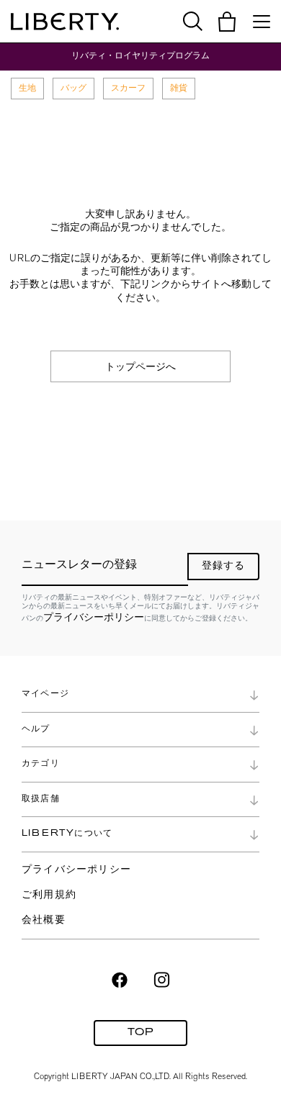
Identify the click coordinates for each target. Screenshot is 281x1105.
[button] (227, 22)
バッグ (73, 88)
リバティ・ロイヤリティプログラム (140, 55)
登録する (224, 566)
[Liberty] (65, 21)
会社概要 (44, 920)
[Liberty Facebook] (120, 978)
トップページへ (140, 366)
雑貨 (178, 88)
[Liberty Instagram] (161, 978)
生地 (27, 88)
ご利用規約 (49, 895)
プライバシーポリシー (93, 616)
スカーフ (128, 88)
